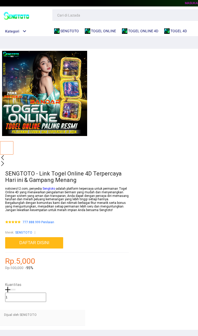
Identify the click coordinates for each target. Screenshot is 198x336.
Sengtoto (49, 188)
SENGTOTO (23, 232)
